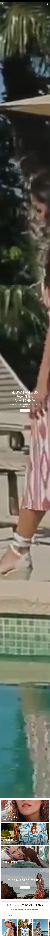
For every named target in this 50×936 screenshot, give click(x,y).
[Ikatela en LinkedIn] (28, 485)
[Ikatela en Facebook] (22, 485)
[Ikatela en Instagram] (26, 485)
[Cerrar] (37, 451)
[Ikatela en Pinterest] (24, 485)
